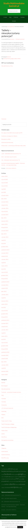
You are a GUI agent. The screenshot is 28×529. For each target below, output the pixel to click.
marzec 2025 (4, 176)
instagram (3, 479)
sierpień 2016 (4, 205)
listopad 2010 (4, 349)
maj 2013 (3, 262)
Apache (14, 469)
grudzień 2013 (4, 246)
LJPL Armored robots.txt (7, 408)
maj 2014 (3, 240)
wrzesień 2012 (4, 285)
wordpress (14, 487)
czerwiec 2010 (4, 365)
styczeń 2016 (4, 211)
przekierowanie (11, 481)
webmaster (22, 484)
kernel (6, 479)
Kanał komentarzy (5, 454)
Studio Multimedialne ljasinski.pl (14, 4)
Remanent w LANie (5, 139)
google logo (21, 476)
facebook (7, 474)
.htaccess (5, 469)
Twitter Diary (4, 430)
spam (24, 481)
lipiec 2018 (3, 198)
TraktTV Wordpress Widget (7, 424)
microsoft (10, 479)
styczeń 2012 (4, 310)
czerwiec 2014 (4, 237)
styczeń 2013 (4, 272)
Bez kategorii (4, 385)
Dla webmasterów (5, 389)
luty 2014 (3, 243)
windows (3, 487)
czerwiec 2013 (4, 259)
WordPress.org (4, 457)
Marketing (3, 411)
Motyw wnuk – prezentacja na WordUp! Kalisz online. (13, 145)
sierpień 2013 (4, 256)
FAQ (2, 395)
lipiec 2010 (3, 361)
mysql (14, 479)
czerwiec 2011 (4, 329)
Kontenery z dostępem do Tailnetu (9, 136)
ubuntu (3, 433)
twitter (19, 58)
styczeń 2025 (4, 179)
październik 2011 (5, 320)
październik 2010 (5, 352)
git (15, 474)
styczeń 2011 (4, 342)
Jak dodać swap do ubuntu (10, 156)
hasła (24, 476)
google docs (13, 476)
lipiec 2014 (3, 233)
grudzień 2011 (4, 313)
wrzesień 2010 (4, 355)
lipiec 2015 (3, 217)
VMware (17, 484)
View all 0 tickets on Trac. (7, 66)
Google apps (7, 476)
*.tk (2, 469)
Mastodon (3, 119)
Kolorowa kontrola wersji (7, 142)
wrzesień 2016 (4, 201)
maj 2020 (3, 189)
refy (2, 160)
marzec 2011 (4, 336)
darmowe (21, 471)
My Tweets (4, 517)
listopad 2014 (4, 227)
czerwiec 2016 (4, 208)
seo (19, 481)
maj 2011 (3, 333)
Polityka (3, 414)
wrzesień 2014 (4, 230)
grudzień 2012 (4, 275)
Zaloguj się (3, 448)
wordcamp (7, 487)
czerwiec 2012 (4, 294)
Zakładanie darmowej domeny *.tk (13, 153)
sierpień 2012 (4, 288)
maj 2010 (3, 368)
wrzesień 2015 (4, 214)
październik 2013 (5, 249)
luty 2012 (3, 307)
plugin (23, 479)
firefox (8, 58)
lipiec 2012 (3, 291)
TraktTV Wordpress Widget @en (9, 427)
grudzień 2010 (4, 345)
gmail (17, 474)
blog (13, 471)
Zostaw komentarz (20, 39)
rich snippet (16, 481)
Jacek (2, 153)
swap (3, 484)
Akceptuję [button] (20, 527)
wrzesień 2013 (4, 253)
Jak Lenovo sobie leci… (11, 168)
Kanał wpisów (4, 451)
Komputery (4, 405)
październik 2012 (5, 281)
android (5, 58)
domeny (24, 471)
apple (17, 469)
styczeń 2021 (4, 185)
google (12, 58)
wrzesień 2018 (4, 195)
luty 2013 (3, 269)
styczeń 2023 (4, 182)
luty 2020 (3, 192)
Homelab (3, 398)
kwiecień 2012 (4, 301)
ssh (2, 484)
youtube (20, 487)
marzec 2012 (4, 304)
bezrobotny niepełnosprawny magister (10, 163)
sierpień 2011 (4, 326)
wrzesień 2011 (4, 323)
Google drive (17, 476)
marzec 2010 (4, 374)
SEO (2, 417)
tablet (15, 58)
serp (22, 481)
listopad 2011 (4, 317)
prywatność (5, 481)
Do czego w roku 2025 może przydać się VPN (11, 132)
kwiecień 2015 (4, 221)
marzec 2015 (4, 224)
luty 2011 (3, 339)
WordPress (4, 437)
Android (9, 56)
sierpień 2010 (4, 358)
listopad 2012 (4, 278)
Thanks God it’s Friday (6, 421)
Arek (2, 156)
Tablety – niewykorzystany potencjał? (10, 33)
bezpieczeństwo (6, 471)
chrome (16, 471)
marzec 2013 (4, 265)
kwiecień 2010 (4, 371)
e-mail (2, 474)
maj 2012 (3, 297)
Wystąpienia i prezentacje (7, 440)
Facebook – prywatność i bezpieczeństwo (11, 392)
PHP (17, 479)
